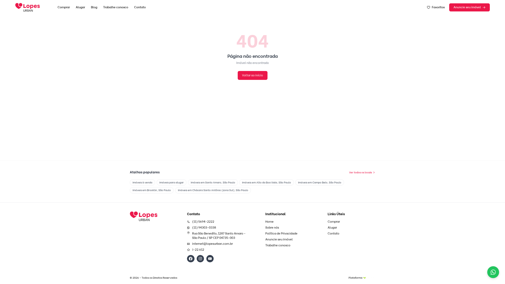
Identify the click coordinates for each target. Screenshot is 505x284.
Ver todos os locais (360, 172)
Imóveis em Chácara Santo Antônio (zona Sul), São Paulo (213, 190)
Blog (94, 7)
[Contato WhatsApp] (493, 272)
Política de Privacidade (281, 233)
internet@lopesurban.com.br (212, 244)
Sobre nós (272, 227)
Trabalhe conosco (115, 7)
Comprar (64, 7)
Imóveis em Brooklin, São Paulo (152, 190)
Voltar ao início (252, 75)
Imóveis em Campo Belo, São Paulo (319, 182)
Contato (140, 7)
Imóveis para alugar (171, 182)
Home (269, 221)
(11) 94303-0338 (204, 227)
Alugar (80, 7)
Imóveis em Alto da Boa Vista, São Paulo (266, 182)
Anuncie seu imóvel (467, 7)
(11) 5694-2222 (203, 221)
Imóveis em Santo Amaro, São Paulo (213, 182)
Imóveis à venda (142, 182)
